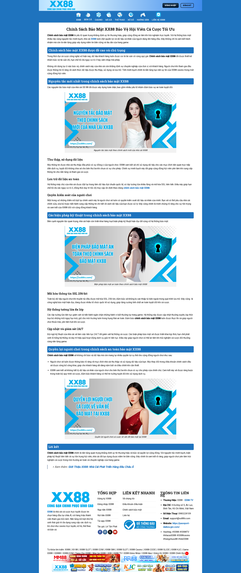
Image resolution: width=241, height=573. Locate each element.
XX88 (50, 511)
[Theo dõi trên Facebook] (100, 532)
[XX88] (61, 5)
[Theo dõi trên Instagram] (105, 532)
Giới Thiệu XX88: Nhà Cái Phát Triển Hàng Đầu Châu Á (101, 466)
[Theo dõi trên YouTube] (115, 532)
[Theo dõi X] (110, 532)
